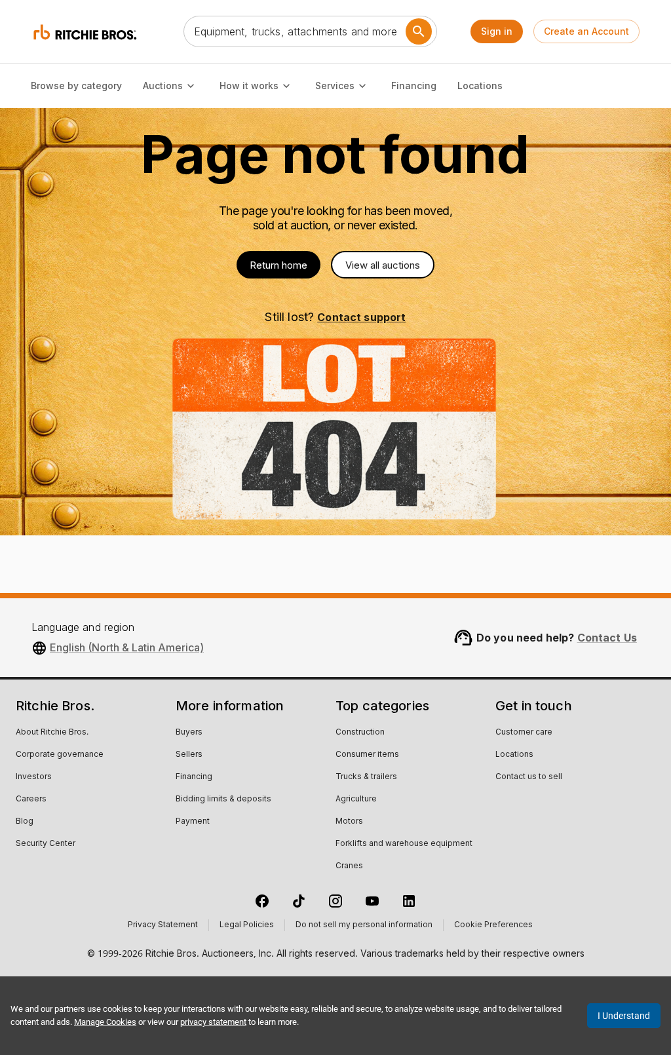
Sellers (189, 755)
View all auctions (382, 265)
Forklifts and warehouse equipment (404, 844)
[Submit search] (419, 31)
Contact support (361, 317)
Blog (24, 822)
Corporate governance (60, 755)
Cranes (349, 866)
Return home (278, 265)
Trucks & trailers (366, 777)
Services (335, 85)
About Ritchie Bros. (52, 732)
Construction (360, 732)
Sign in (496, 31)
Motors (349, 822)
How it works (249, 85)
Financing (413, 85)
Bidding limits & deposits (223, 799)
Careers (31, 799)
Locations (480, 85)
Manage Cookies (105, 1022)
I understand (624, 1015)
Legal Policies (247, 925)
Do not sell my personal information (364, 925)
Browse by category (76, 85)
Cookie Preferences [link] (493, 925)
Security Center (45, 844)
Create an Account (586, 31)
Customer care (523, 732)
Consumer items (367, 755)
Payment (193, 822)
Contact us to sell (528, 777)
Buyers (189, 732)
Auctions (163, 85)
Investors (34, 777)
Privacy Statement (163, 925)
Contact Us (607, 637)
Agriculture (356, 799)
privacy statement (213, 1022)
